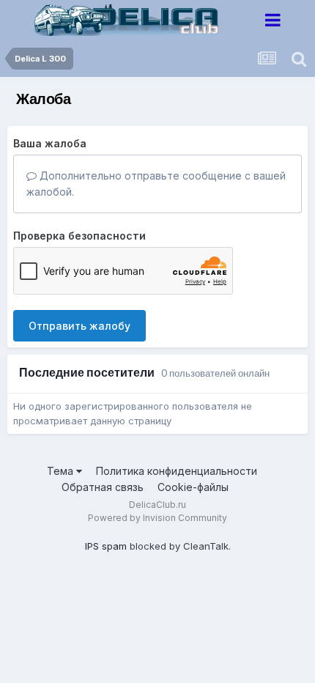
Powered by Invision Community (157, 517)
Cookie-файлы (193, 487)
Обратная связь (103, 487)
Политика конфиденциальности (176, 471)
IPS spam (106, 546)
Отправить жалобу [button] (79, 326)
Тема (61, 471)
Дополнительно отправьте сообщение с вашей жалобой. (156, 183)
